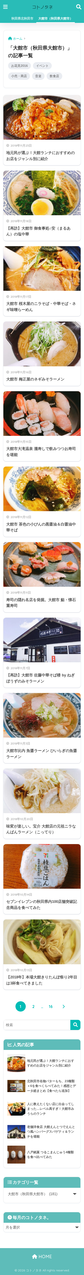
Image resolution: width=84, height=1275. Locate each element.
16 (51, 1006)
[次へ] (63, 1006)
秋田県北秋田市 (22, 18)
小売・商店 (19, 76)
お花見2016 (19, 65)
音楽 (38, 76)
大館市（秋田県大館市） (55, 18)
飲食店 (54, 76)
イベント (42, 65)
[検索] (75, 1025)
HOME (44, 1256)
